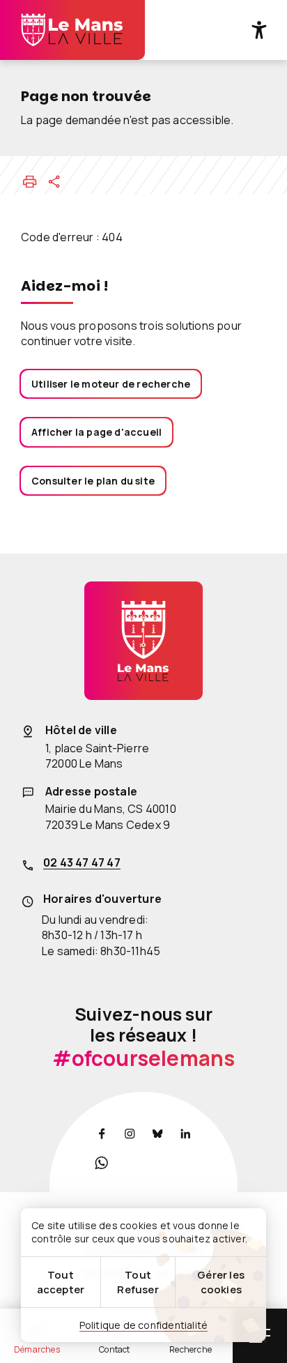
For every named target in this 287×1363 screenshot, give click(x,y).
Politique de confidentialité (143, 1325)
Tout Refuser (137, 1282)
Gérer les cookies (221, 1282)
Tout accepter (61, 1282)
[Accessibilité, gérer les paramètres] (259, 30)
